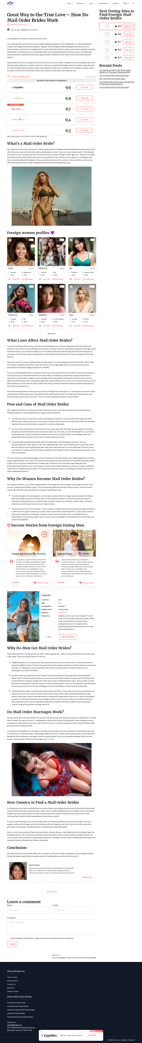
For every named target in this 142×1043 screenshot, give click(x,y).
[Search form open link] (133, 3)
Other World (102, 3)
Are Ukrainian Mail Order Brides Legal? (114, 75)
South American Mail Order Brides (20, 1017)
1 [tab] (21, 641)
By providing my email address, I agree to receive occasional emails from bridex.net (42, 938)
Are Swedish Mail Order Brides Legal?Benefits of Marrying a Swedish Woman (117, 83)
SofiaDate (62, 612)
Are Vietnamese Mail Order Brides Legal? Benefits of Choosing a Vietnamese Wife (115, 71)
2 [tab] (25, 641)
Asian (69, 3)
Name (9, 905)
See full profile (68, 637)
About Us (10, 988)
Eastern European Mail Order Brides (21, 1010)
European (80, 3)
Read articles (87, 877)
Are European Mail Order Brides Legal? (114, 87)
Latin (91, 3)
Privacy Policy (12, 981)
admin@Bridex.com (14, 1025)
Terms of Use (12, 977)
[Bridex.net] (36, 3)
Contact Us (11, 984)
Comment (11, 918)
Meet (49, 637)
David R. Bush (41, 38)
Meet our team (12, 991)
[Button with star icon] (10, 240)
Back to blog (52, 891)
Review (115, 3)
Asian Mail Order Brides (16, 1003)
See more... (52, 333)
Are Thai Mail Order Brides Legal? (112, 79)
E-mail (55, 905)
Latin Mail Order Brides (16, 1013)
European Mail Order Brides (18, 1006)
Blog (125, 3)
